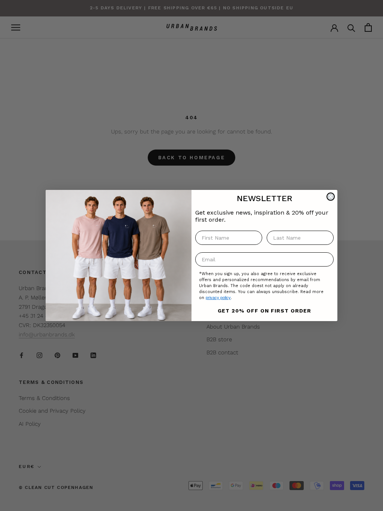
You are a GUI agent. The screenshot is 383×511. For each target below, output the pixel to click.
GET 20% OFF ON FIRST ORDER (264, 311)
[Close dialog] (330, 196)
